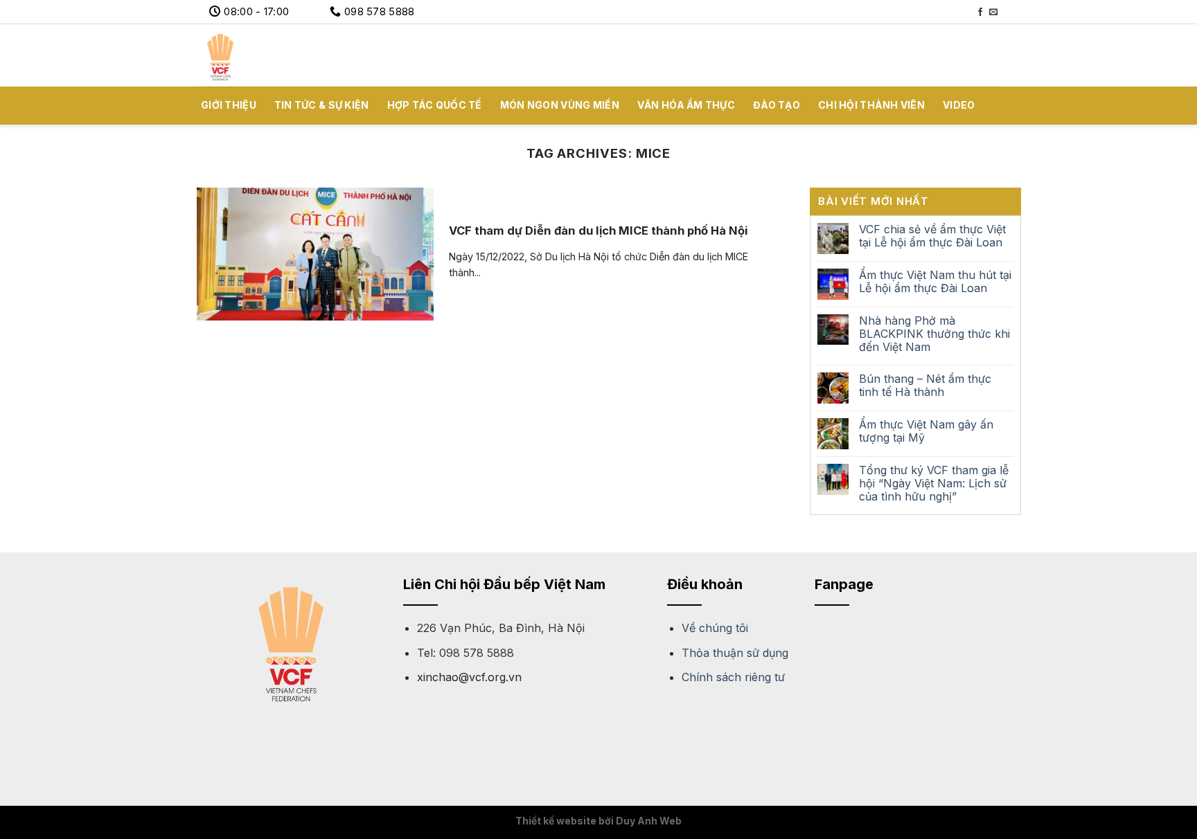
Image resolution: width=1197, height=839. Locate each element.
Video (959, 105)
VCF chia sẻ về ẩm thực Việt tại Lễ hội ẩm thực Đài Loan (932, 236)
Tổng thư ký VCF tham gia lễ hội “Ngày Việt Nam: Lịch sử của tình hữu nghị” (934, 483)
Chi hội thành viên (871, 105)
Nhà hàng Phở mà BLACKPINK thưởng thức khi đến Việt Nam (934, 334)
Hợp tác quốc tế (434, 105)
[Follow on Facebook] (980, 12)
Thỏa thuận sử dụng (735, 653)
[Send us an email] (993, 12)
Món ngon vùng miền (559, 105)
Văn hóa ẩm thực (686, 105)
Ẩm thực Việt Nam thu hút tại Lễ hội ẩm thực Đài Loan (935, 282)
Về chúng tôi (715, 628)
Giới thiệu (228, 105)
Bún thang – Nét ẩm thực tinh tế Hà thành (925, 385)
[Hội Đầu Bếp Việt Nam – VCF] (266, 55)
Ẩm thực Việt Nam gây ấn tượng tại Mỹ (926, 431)
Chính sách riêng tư (733, 677)
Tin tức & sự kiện (321, 105)
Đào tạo (776, 105)
